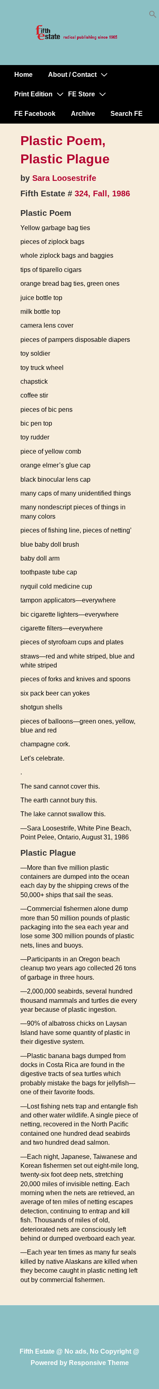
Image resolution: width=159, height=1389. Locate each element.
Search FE (126, 113)
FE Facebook (34, 113)
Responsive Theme (99, 1362)
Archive (83, 113)
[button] (153, 16)
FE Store (81, 94)
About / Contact (72, 74)
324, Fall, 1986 (102, 193)
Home (23, 74)
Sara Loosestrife (64, 178)
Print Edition (33, 94)
